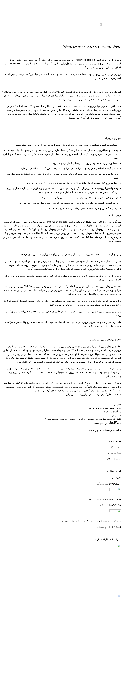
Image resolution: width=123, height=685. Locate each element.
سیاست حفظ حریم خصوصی (106, 659)
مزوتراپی (70, 394)
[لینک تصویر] (109, 597)
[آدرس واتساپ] (61, 2)
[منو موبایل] (119, 7)
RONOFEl (115, 394)
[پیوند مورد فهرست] (92, 623)
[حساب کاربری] (3, 7)
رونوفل (99, 394)
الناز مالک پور (92, 24)
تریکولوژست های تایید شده (107, 643)
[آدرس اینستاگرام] (65, 2)
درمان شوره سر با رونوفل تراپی (105, 499)
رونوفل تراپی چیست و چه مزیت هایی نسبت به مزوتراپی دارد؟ (90, 520)
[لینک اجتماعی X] (110, 400)
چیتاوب (88, 675)
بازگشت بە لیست (112, 411)
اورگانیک (106, 394)
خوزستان (116, 477)
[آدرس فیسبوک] (118, 400)
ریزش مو (79, 394)
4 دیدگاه (104, 505)
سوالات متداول (113, 665)
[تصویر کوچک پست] (115, 492)
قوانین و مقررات (112, 648)
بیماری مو (116, 453)
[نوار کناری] (119, 681)
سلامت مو (115, 12)
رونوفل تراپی (90, 394)
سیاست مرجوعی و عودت (108, 654)
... (79, 613)
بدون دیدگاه (102, 483)
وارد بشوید (93, 430)
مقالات (105, 12)
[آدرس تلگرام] (58, 2)
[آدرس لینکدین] (95, 400)
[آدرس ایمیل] (103, 400)
